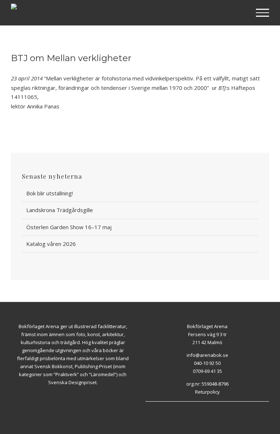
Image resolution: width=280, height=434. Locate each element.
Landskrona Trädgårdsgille (59, 210)
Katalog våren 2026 (51, 243)
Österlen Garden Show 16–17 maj (69, 227)
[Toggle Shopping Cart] (239, 13)
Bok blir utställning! (49, 193)
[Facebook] (203, 405)
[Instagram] (211, 405)
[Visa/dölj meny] (262, 13)
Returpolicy (207, 392)
